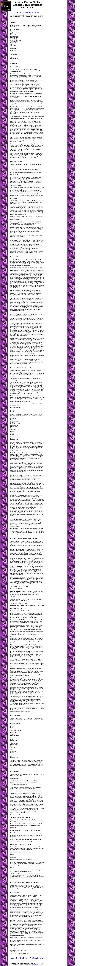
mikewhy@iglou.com (35, 964)
